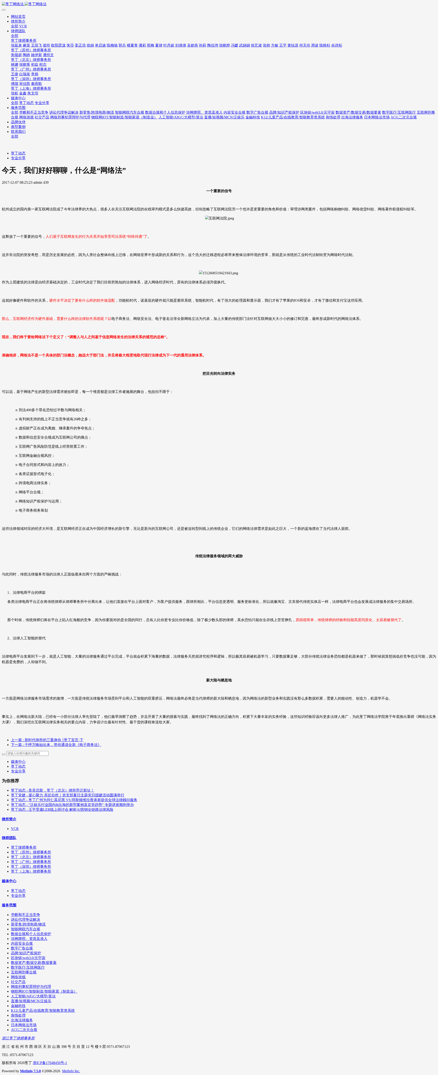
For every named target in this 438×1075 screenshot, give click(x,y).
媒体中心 (18, 762)
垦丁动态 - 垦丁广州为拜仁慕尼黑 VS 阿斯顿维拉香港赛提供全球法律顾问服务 (74, 800)
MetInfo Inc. (71, 1071)
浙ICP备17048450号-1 (50, 1063)
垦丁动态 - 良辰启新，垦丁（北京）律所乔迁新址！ (52, 790)
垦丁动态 (18, 153)
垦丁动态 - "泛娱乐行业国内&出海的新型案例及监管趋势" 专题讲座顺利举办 (72, 805)
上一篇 (47, 740)
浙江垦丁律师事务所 (18, 1038)
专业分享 (18, 158)
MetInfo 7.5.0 (30, 1071)
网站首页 (18, 16)
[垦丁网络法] (219, 4)
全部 (14, 26)
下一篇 (56, 745)
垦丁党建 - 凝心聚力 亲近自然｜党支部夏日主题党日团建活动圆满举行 (67, 795)
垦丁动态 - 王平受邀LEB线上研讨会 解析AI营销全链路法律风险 (62, 809)
